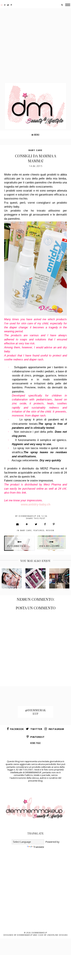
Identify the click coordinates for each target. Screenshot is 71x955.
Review (50, 530)
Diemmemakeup (39, 933)
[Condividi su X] (36, 524)
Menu (36, 134)
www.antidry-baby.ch (35, 504)
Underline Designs (57, 935)
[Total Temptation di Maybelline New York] (11, 578)
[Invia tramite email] (17, 524)
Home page (35, 743)
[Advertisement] (35, 46)
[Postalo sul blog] (27, 524)
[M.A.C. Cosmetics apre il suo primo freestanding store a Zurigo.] (59, 578)
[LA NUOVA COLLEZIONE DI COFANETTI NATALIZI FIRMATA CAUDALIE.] (35, 578)
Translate (38, 846)
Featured (38, 530)
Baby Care (35, 150)
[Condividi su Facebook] (45, 524)
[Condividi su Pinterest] (54, 524)
